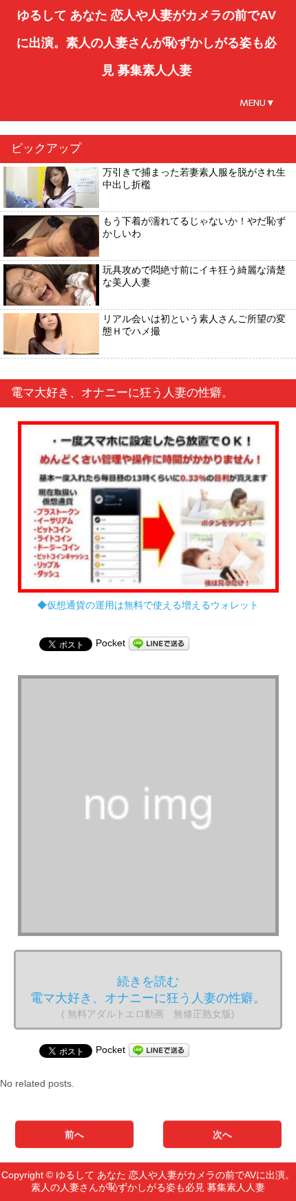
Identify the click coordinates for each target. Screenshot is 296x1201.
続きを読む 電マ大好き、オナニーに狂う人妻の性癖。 (148, 997)
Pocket (110, 642)
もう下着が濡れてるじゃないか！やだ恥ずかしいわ (194, 227)
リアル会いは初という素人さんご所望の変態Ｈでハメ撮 (194, 325)
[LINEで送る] (159, 642)
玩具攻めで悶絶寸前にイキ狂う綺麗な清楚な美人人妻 (194, 276)
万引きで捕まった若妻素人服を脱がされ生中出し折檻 (194, 178)
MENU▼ (257, 103)
